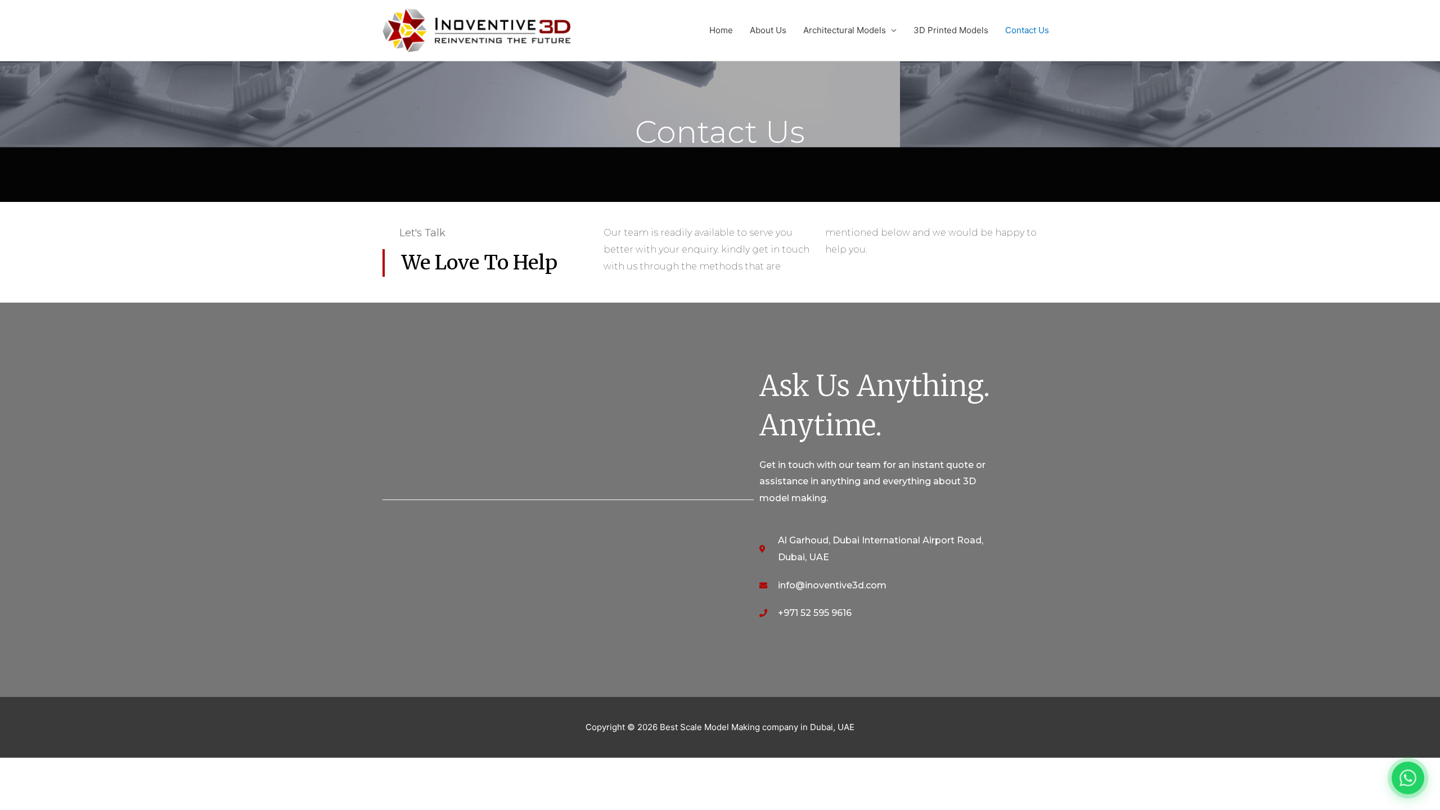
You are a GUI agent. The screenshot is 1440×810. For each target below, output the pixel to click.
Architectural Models (844, 30)
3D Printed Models (951, 30)
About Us (768, 30)
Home (721, 30)
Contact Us (1027, 30)
